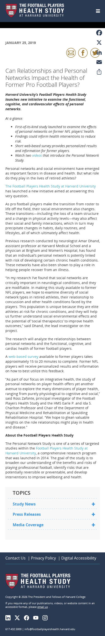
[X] (99, 42)
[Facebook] (28, 618)
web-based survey (23, 356)
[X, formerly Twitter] (19, 618)
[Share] (99, 72)
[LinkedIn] (9, 618)
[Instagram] (46, 618)
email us (42, 607)
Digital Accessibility (78, 558)
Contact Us (15, 558)
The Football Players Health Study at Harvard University (50, 186)
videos (37, 155)
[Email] (99, 62)
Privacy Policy (43, 558)
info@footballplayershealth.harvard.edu (49, 629)
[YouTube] (37, 618)
